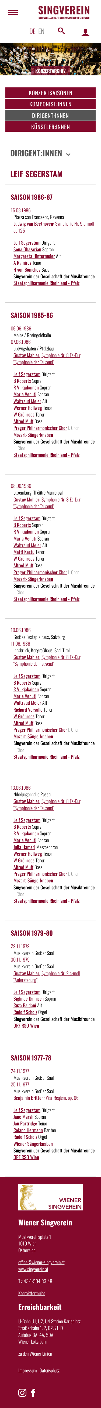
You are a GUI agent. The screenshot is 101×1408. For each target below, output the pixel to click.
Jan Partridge (25, 1123)
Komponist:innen (50, 104)
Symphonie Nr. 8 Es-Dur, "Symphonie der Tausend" (47, 358)
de (32, 31)
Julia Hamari (24, 846)
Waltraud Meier (27, 401)
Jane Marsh (23, 1116)
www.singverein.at (33, 1269)
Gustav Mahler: (26, 355)
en (41, 31)
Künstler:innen (50, 126)
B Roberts (22, 380)
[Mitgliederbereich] (85, 32)
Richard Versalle (28, 709)
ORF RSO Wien (26, 1025)
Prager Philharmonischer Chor (40, 427)
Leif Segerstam (26, 242)
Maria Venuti (24, 394)
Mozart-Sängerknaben (33, 434)
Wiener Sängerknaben (33, 1143)
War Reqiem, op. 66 (62, 1097)
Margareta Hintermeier (34, 255)
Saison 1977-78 (31, 1057)
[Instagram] (22, 1393)
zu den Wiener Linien (35, 1353)
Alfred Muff (23, 421)
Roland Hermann (28, 1130)
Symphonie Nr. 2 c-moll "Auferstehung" (46, 976)
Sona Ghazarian (27, 249)
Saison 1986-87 (32, 197)
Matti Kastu (23, 551)
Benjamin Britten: (29, 1097)
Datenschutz (50, 1370)
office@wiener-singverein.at (41, 1262)
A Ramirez (22, 262)
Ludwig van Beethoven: (33, 223)
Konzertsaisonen (50, 92)
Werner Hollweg (27, 407)
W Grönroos (23, 414)
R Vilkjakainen (26, 387)
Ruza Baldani (24, 1005)
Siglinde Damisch (28, 998)
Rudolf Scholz (25, 1011)
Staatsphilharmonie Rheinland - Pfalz (46, 282)
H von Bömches (26, 269)
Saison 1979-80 (32, 933)
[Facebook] (33, 1393)
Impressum (27, 1370)
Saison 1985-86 (32, 315)
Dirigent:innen (50, 115)
